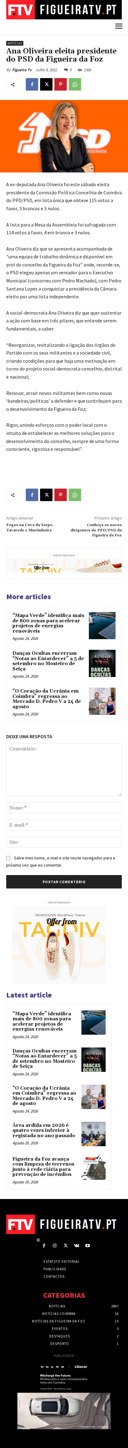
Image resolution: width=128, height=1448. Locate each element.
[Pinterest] (60, 84)
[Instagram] (55, 1246)
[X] (46, 84)
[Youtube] (87, 1246)
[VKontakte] (76, 1246)
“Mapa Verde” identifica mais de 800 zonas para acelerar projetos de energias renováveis (48, 623)
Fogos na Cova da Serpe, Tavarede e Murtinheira (29, 527)
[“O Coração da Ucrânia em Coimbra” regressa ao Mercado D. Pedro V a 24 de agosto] (102, 701)
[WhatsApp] (75, 84)
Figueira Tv (21, 69)
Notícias (14, 43)
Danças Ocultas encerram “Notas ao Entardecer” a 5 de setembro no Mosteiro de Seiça (48, 661)
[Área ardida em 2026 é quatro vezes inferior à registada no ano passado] (93, 1134)
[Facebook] (32, 84)
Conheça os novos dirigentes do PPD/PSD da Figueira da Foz (96, 530)
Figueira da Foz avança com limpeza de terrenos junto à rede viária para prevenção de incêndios (43, 1167)
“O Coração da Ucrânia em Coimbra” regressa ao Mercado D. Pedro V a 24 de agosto (46, 699)
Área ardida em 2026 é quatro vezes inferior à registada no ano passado (43, 1130)
